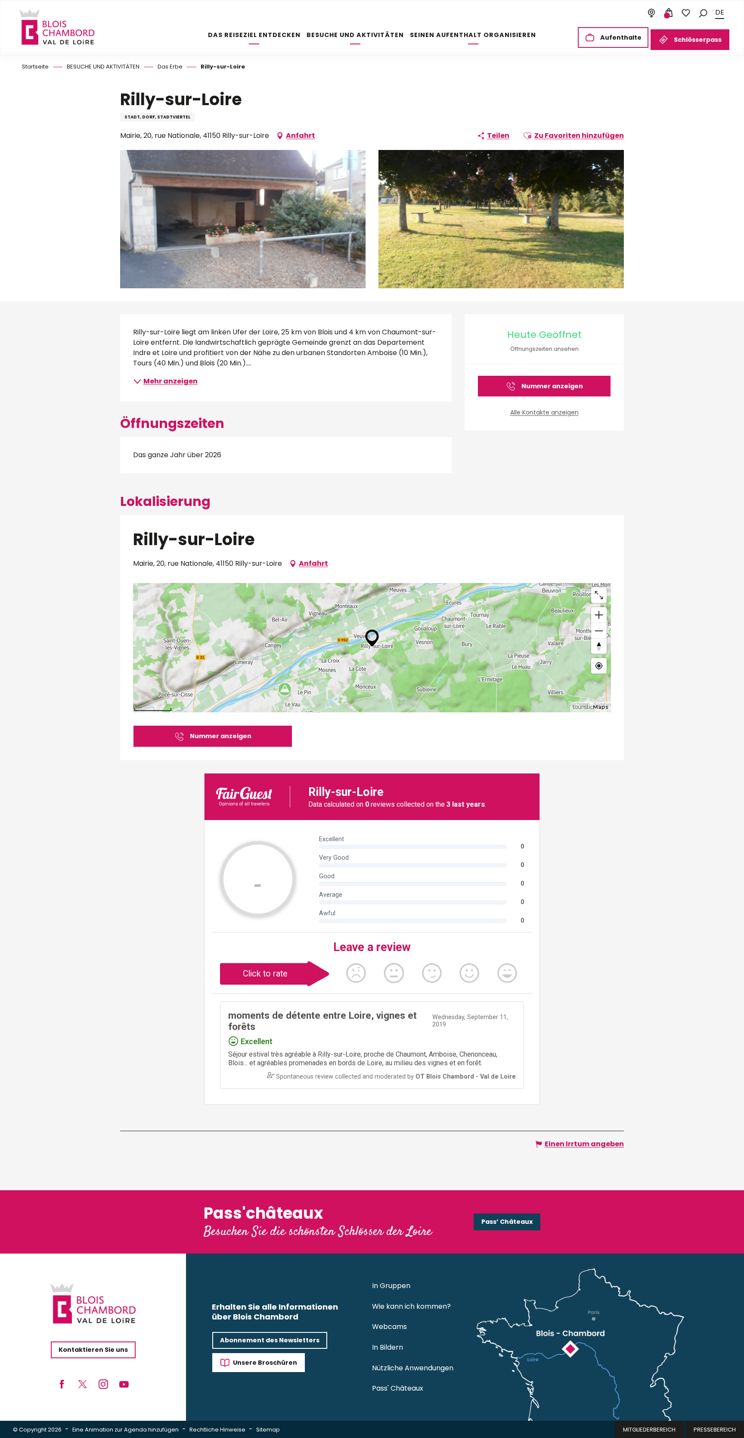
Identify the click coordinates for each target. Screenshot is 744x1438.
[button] (703, 13)
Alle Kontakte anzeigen (544, 412)
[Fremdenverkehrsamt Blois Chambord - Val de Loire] (56, 27)
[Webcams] (651, 13)
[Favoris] (686, 13)
